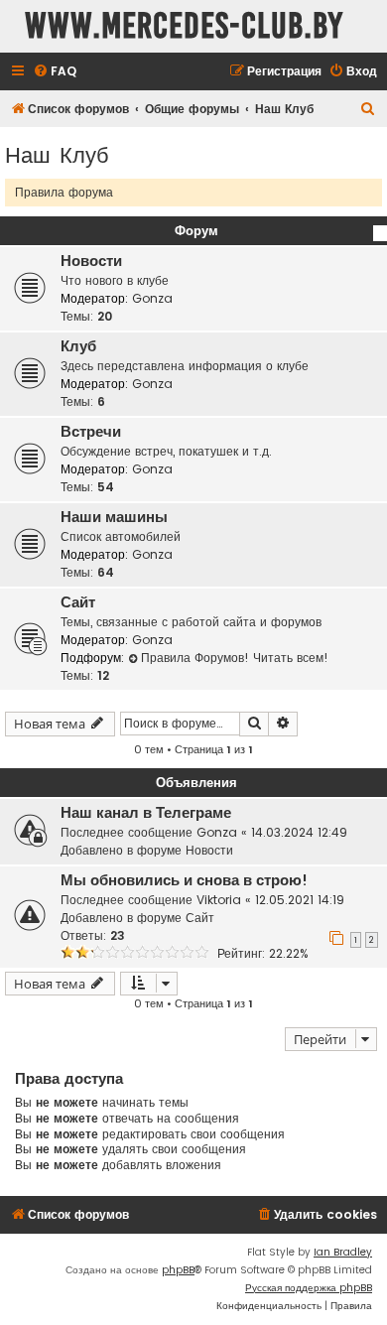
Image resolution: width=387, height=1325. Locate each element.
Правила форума (64, 192)
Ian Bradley (343, 1252)
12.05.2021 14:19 (299, 899)
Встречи (91, 432)
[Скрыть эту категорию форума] (380, 233)
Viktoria (218, 899)
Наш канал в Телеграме (146, 813)
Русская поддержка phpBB (308, 1287)
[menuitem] (54, 72)
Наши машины (114, 517)
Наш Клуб (57, 153)
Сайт (78, 602)
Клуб (78, 346)
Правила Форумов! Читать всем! (234, 657)
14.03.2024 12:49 (299, 832)
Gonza (152, 298)
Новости (91, 261)
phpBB (178, 1269)
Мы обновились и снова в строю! (184, 880)
